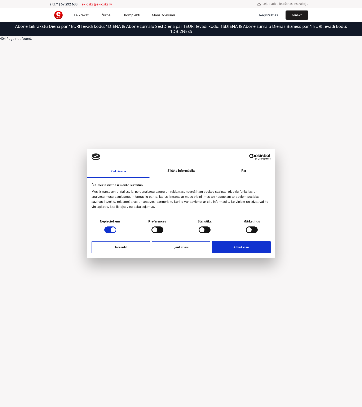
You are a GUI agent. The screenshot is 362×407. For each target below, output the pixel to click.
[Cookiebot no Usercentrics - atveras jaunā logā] (252, 157)
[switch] (157, 229)
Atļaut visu (241, 247)
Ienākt (297, 15)
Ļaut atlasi (181, 247)
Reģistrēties (268, 15)
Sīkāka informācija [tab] (181, 170)
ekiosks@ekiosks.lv (97, 4)
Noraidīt (121, 247)
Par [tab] (243, 170)
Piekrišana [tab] (118, 171)
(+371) (64, 4)
